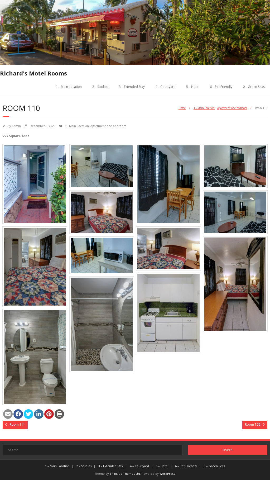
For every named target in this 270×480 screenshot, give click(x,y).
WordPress (167, 474)
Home (182, 108)
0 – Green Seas (254, 86)
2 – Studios (100, 86)
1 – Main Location (69, 86)
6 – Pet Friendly (221, 86)
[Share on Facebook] (18, 414)
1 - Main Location (204, 108)
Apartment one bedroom (232, 108)
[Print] (59, 414)
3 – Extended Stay (132, 86)
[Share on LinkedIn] (39, 414)
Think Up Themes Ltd (125, 474)
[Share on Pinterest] (49, 414)
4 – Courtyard (165, 86)
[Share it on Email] (8, 414)
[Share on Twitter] (28, 414)
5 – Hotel (192, 86)
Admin (16, 126)
